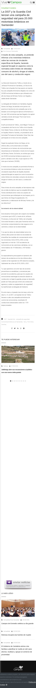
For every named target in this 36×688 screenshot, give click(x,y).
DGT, (5, 319)
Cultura (6, 366)
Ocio (11, 620)
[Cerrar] (6, 685)
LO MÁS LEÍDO (7, 593)
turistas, (3, 324)
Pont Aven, (30, 322)
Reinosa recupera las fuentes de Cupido (16, 635)
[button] (10, 381)
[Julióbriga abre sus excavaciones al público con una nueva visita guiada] (18, 354)
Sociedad (16, 620)
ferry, (25, 322)
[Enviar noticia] (18, 584)
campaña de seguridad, (23, 319)
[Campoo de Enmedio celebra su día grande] (18, 608)
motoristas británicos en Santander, (12, 322)
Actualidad (7, 48)
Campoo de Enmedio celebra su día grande (17, 623)
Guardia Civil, (11, 319)
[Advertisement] (18, 459)
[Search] (31, 2)
